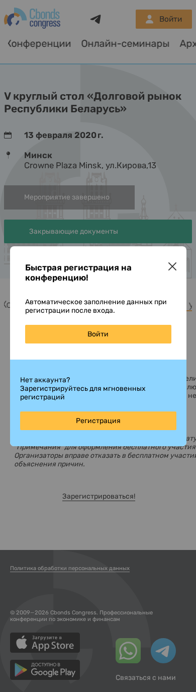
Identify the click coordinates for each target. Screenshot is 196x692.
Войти (98, 334)
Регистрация (98, 421)
